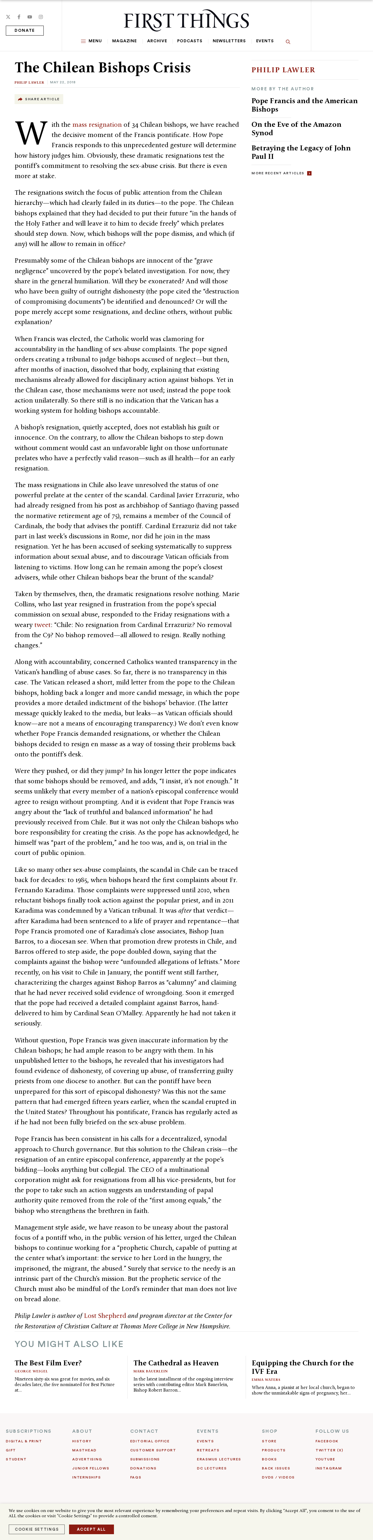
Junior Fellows (91, 1468)
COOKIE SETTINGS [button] (37, 1529)
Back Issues (276, 1468)
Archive (157, 41)
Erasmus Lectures (219, 1459)
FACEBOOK (327, 1441)
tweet (42, 625)
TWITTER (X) (329, 1450)
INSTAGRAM (329, 1468)
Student (16, 1459)
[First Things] (186, 20)
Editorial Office (150, 1441)
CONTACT (144, 1431)
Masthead (84, 1450)
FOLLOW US (332, 1431)
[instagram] (40, 17)
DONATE (25, 31)
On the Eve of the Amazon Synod (296, 128)
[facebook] (19, 17)
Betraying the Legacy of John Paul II (301, 152)
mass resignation (97, 124)
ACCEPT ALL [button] (91, 1529)
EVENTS (208, 1431)
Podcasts (189, 41)
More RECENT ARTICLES (277, 173)
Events (265, 41)
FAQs (136, 1477)
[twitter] (8, 17)
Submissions (145, 1459)
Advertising (87, 1459)
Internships (86, 1477)
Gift (11, 1450)
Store (269, 1441)
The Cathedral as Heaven (176, 1362)
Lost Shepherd (105, 1315)
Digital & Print (24, 1441)
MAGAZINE (124, 41)
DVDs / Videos (278, 1477)
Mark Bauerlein (150, 1371)
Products (274, 1450)
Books (269, 1459)
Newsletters (229, 41)
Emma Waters (266, 1379)
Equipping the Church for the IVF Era (303, 1367)
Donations (143, 1468)
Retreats (208, 1450)
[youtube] (29, 17)
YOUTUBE (325, 1459)
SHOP (270, 1431)
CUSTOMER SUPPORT (153, 1450)
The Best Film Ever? (48, 1362)
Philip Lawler (29, 82)
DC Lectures (212, 1468)
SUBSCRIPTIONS (29, 1431)
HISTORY (81, 1441)
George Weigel (31, 1371)
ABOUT (82, 1431)
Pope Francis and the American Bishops (304, 105)
